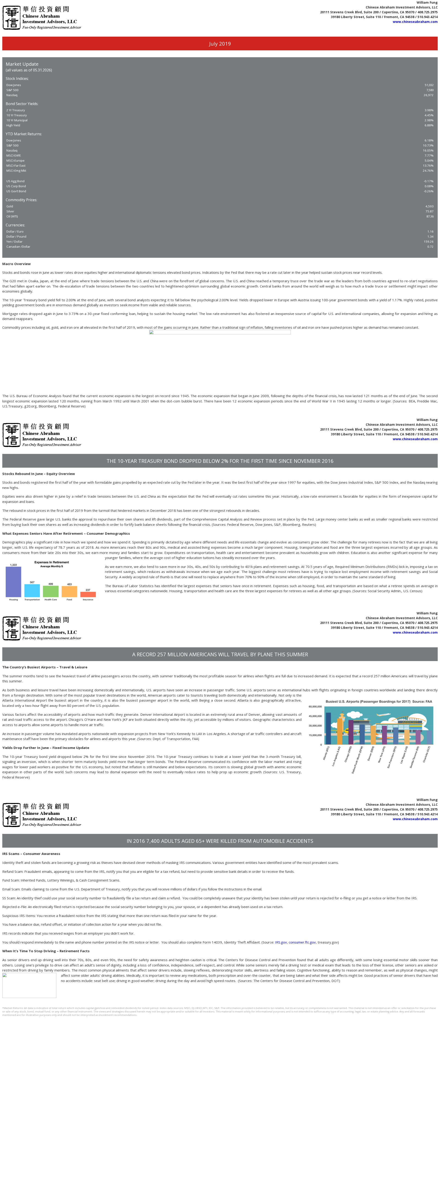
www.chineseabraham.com (415, 21)
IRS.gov (281, 942)
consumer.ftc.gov (302, 942)
